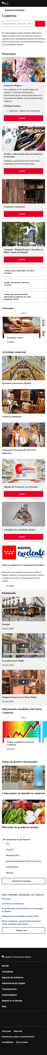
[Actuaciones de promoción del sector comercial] (23, 439)
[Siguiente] (44, 313)
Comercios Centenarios (13, 904)
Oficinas (9, 873)
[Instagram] (12, 1015)
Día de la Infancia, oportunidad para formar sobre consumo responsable (21, 922)
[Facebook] (5, 1015)
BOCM (5, 966)
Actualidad (7, 971)
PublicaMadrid (9, 995)
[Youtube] (27, 1015)
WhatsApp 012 (12, 855)
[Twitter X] (19, 1015)
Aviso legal (6, 1031)
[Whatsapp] (41, 1015)
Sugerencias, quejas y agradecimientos (18, 1036)
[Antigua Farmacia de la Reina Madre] (23, 686)
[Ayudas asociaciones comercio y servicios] (41, 282)
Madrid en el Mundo (12, 1001)
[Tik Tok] (5, 1022)
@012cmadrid (12, 867)
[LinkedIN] (34, 1015)
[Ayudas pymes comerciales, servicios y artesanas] (41, 270)
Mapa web (18, 1031)
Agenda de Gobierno (12, 977)
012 (7, 844)
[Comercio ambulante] (23, 404)
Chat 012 (10, 850)
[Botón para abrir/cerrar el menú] (43, 3)
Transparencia (9, 989)
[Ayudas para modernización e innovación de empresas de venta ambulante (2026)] (41, 294)
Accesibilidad (7, 1042)
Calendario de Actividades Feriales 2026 (20, 916)
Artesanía (6, 899)
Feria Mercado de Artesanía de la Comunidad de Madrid (22, 910)
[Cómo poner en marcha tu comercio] (23, 781)
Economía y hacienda (15, 10)
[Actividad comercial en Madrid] (23, 371)
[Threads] (27, 1022)
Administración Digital (13, 983)
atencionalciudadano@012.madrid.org (23, 861)
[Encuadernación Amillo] (23, 650)
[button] (23, 118)
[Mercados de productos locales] (23, 815)
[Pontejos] (23, 613)
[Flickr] (12, 1022)
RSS (4, 1006)
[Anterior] (3, 313)
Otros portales (22, 1042)
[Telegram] (19, 1022)
